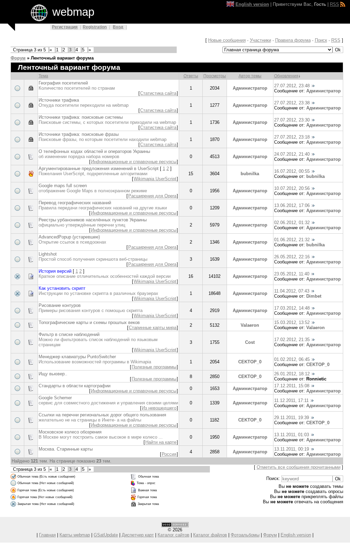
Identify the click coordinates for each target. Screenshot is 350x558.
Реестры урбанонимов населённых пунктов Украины (93, 219)
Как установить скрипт (62, 288)
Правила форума (293, 40)
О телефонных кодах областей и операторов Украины (94, 151)
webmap (73, 11)
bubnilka (250, 173)
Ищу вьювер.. (53, 373)
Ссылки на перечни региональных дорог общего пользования (102, 414)
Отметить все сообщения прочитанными (298, 467)
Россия (169, 454)
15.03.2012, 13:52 (292, 322)
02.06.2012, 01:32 (292, 222)
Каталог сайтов (173, 534)
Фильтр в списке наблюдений (69, 334)
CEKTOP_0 (249, 361)
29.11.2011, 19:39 (291, 417)
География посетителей (63, 83)
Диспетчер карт (138, 534)
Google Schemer (55, 397)
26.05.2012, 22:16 (292, 256)
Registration (95, 27)
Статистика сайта (158, 93)
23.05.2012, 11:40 (291, 273)
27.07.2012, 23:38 (292, 102)
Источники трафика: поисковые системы (81, 117)
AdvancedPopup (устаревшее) (69, 236)
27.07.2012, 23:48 (292, 85)
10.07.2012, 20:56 (292, 188)
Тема (43, 76)
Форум (18, 58)
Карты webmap (74, 534)
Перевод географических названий (75, 202)
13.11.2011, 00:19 (291, 449)
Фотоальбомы (245, 534)
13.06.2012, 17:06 (292, 205)
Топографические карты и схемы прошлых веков (89, 322)
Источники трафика (59, 100)
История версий (55, 271)
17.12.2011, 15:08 (291, 385)
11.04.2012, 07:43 (291, 291)
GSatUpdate (106, 534)
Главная (47, 534)
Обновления (286, 76)
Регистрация (65, 27)
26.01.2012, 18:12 (292, 373)
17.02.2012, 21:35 (292, 339)
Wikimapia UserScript (155, 178)
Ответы (191, 76)
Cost (250, 342)
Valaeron (250, 325)
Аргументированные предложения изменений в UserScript (99, 168)
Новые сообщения (227, 40)
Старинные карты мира (152, 327)
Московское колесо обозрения (70, 431)
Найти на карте (160, 442)
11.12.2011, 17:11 (291, 400)
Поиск (321, 40)
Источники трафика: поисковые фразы (79, 134)
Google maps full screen (63, 185)
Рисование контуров (60, 305)
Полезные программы (154, 366)
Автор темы (250, 76)
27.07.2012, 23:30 (292, 119)
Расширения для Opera (152, 195)
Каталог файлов (210, 534)
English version (296, 534)
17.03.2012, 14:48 (292, 308)
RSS (334, 4)
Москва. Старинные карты (66, 449)
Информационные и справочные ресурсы (133, 161)
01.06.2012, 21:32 (292, 239)
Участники (260, 40)
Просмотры (214, 76)
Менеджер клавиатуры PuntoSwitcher (77, 356)
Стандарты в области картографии (74, 385)
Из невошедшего (159, 408)
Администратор (250, 88)
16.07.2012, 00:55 (292, 171)
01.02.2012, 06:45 (292, 359)
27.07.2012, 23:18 (292, 137)
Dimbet (313, 296)
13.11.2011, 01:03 (291, 434)
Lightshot (48, 254)
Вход (118, 27)
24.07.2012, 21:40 (292, 154)
